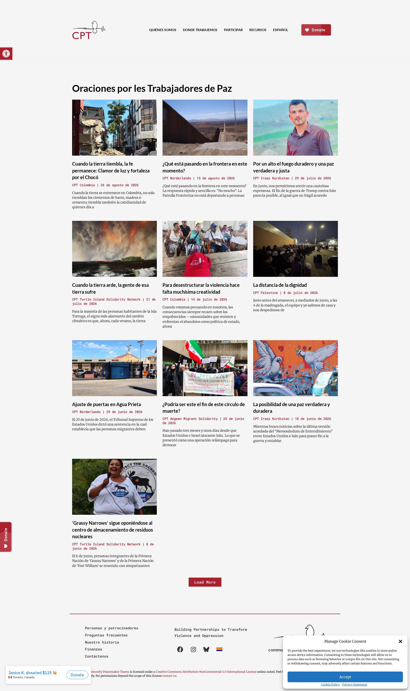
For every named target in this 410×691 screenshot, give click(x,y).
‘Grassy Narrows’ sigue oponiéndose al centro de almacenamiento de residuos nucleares (112, 529)
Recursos (257, 30)
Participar (233, 30)
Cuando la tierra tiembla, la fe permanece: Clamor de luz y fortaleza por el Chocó (110, 170)
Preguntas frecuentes (106, 635)
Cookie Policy (330, 684)
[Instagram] (193, 649)
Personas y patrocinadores (111, 628)
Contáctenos (96, 656)
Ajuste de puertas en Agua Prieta (106, 404)
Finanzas (93, 649)
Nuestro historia (102, 642)
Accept (345, 677)
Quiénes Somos (162, 30)
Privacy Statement (354, 684)
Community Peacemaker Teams (107, 671)
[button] (400, 641)
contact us (169, 675)
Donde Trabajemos (200, 30)
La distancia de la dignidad (280, 285)
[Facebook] (180, 649)
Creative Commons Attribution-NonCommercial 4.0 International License (206, 671)
